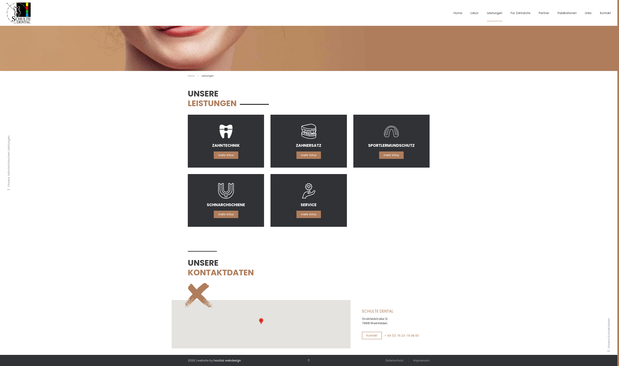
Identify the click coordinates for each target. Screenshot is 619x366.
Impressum (421, 360)
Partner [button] (544, 13)
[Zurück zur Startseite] (18, 13)
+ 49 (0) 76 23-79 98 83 (401, 336)
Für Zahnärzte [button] (520, 13)
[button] (261, 321)
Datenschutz (394, 360)
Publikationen (567, 13)
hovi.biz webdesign (227, 360)
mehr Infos (226, 155)
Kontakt (605, 13)
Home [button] (458, 13)
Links (588, 13)
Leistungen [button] (494, 13)
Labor (475, 13)
